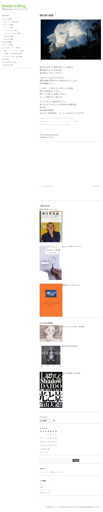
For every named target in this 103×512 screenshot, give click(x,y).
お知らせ (5, 19)
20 (41, 445)
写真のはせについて (57, 472)
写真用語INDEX (7, 62)
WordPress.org (45, 493)
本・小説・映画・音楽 (11, 56)
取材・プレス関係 (10, 22)
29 (46, 449)
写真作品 (5, 42)
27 (41, 449)
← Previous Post (46, 186)
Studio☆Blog (13, 6)
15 (46, 442)
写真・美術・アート (8, 48)
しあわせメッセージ (10, 33)
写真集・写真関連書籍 (11, 53)
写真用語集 (5, 65)
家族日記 (7, 36)
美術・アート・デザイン (12, 51)
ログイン (43, 484)
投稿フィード (44, 487)
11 (53, 438)
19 (56, 442)
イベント (7, 28)
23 (48, 445)
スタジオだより (9, 30)
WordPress (97, 507)
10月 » (46, 452)
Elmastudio (74, 507)
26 (56, 445)
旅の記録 (7, 39)
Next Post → (97, 186)
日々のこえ (5, 25)
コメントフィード (46, 490)
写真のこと (5, 45)
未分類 (4, 59)
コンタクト (43, 472)
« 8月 (41, 452)
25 (53, 445)
